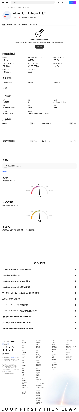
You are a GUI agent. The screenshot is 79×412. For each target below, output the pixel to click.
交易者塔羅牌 (39, 385)
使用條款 (38, 392)
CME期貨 (38, 362)
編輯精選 (54, 359)
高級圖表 (68, 347)
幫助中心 (38, 375)
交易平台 (68, 349)
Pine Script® (25, 387)
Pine (23, 357)
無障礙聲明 (38, 398)
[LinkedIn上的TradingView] (3, 350)
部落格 (37, 374)
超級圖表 (24, 342)
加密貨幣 (24, 352)
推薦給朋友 (54, 346)
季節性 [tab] (35, 24)
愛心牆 (53, 344)
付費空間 (54, 369)
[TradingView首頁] (7, 2)
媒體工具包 (38, 379)
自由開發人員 (55, 367)
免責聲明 (38, 393)
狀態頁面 (38, 403)
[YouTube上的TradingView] (10, 347)
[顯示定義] (6, 57)
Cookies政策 (39, 397)
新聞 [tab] (15, 24)
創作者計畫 (54, 347)
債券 (23, 351)
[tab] (31, 123)
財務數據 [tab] (9, 24)
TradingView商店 (40, 383)
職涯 (37, 377)
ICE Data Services (13, 357)
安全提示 (38, 400)
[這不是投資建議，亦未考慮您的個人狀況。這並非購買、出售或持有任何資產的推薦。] (14, 180)
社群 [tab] (19, 24)
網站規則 (54, 349)
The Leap (38, 357)
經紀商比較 (38, 356)
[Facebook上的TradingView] (7, 347)
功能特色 (38, 342)
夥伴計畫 (68, 357)
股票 (23, 347)
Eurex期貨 (38, 364)
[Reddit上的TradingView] (13, 350)
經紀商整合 (69, 356)
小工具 (68, 342)
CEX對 (23, 354)
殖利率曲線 (24, 382)
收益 (23, 372)
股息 (23, 374)
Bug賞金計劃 (39, 402)
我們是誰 (38, 370)
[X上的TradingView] (3, 347)
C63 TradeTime (40, 387)
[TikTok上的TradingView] (10, 350)
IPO (23, 375)
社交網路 (54, 342)
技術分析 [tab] (24, 24)
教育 (53, 357)
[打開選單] (3, 2)
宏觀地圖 (24, 385)
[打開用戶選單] (66, 2)
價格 (37, 344)
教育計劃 (68, 359)
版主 (53, 351)
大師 (53, 365)
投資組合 (24, 380)
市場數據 (38, 346)
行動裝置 (24, 392)
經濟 (23, 370)
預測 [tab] (30, 24)
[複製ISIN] (43, 113)
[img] (36, 17)
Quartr (6, 371)
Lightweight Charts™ (71, 346)
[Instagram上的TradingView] (13, 347)
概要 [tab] (3, 24)
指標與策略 (54, 364)
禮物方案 (38, 347)
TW (62, 2)
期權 (23, 383)
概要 (37, 352)
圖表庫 (68, 344)
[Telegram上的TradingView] (7, 350)
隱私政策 (38, 395)
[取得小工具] (75, 177)
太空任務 (38, 372)
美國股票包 (38, 365)
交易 (53, 356)
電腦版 (23, 393)
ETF (23, 349)
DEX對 (23, 356)
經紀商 (37, 354)
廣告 (67, 354)
